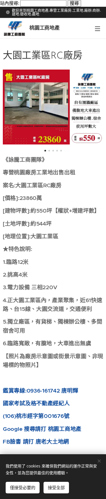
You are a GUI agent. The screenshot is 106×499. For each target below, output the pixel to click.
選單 (97, 28)
